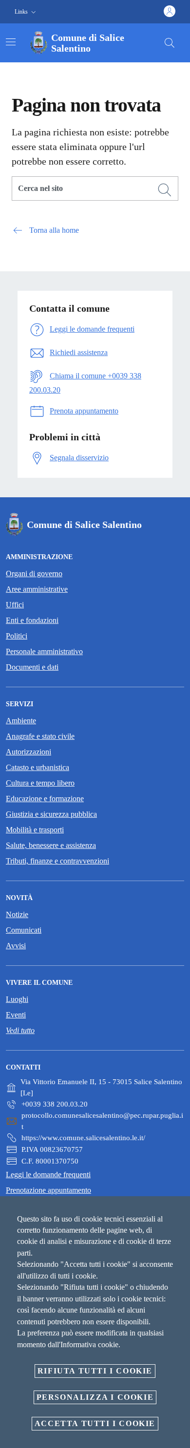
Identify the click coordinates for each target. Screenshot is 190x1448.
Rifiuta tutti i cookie (95, 1371)
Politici (16, 636)
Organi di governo (34, 573)
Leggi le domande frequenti (48, 1174)
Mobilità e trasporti (35, 830)
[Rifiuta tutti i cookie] (179, 1211)
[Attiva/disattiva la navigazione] (11, 42)
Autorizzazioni (28, 752)
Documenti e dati (32, 667)
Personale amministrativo (44, 651)
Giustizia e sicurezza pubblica (51, 814)
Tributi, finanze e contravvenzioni (57, 861)
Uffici (15, 605)
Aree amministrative (37, 589)
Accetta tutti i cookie (95, 1423)
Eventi (16, 1015)
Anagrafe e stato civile (40, 736)
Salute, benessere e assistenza (51, 845)
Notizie (17, 914)
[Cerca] (169, 43)
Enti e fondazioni (32, 620)
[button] (26, 11)
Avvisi (16, 945)
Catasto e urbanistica (37, 767)
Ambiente (21, 720)
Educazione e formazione (45, 798)
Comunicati (23, 930)
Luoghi (17, 999)
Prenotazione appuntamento (48, 1190)
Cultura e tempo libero (40, 783)
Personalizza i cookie (95, 1397)
